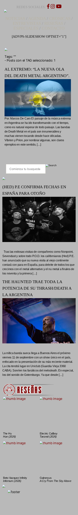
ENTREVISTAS (27, 23)
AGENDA (37, 18)
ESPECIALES (25, 28)
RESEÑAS (53, 23)
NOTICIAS (15, 18)
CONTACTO (53, 28)
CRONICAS (60, 18)
